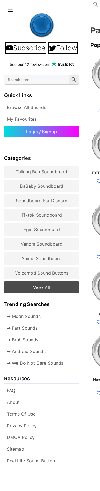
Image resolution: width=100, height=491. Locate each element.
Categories (17, 158)
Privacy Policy (22, 425)
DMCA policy (21, 437)
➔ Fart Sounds (22, 328)
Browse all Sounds (26, 107)
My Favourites (22, 119)
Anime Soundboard (41, 258)
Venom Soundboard (41, 244)
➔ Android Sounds (26, 351)
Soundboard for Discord (42, 200)
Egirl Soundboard (41, 229)
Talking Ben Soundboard (41, 171)
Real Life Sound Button (31, 460)
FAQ (11, 390)
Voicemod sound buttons (41, 273)
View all (41, 287)
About (13, 402)
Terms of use (21, 414)
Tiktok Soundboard (41, 215)
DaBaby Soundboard (41, 186)
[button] (96, 5)
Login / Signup (41, 131)
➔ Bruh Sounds (22, 339)
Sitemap (15, 449)
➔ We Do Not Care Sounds (35, 363)
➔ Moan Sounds (24, 316)
